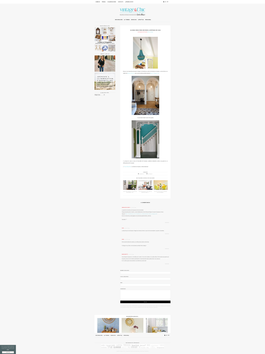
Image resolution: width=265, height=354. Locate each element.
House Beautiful (127, 166)
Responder (167, 222)
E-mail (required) (124, 276)
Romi (123, 228)
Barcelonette (125, 254)
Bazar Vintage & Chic (154, 73)
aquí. (8, 349)
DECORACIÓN (99, 335)
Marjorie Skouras (130, 73)
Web (121, 282)
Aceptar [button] (8, 352)
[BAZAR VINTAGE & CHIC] (105, 52)
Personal (126, 335)
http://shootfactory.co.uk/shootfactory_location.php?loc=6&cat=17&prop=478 (141, 213)
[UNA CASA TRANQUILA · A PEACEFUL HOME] (157, 332)
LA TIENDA (106, 335)
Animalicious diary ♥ (126, 207)
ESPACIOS (113, 335)
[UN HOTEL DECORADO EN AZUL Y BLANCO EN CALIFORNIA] (108, 332)
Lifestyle (119, 335)
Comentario (123, 288)
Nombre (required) (124, 270)
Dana (123, 239)
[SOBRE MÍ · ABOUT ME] (105, 71)
